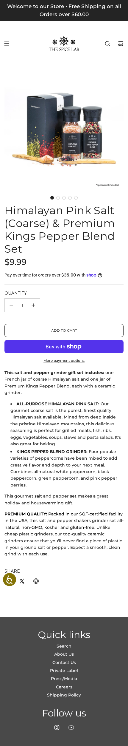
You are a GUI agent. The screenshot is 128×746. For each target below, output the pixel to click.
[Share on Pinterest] (36, 581)
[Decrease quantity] (11, 305)
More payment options (64, 360)
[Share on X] (21, 581)
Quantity (15, 293)
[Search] (107, 43)
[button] (52, 198)
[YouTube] (71, 727)
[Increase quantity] (33, 305)
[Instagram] (56, 727)
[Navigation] (6, 43)
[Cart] (120, 43)
